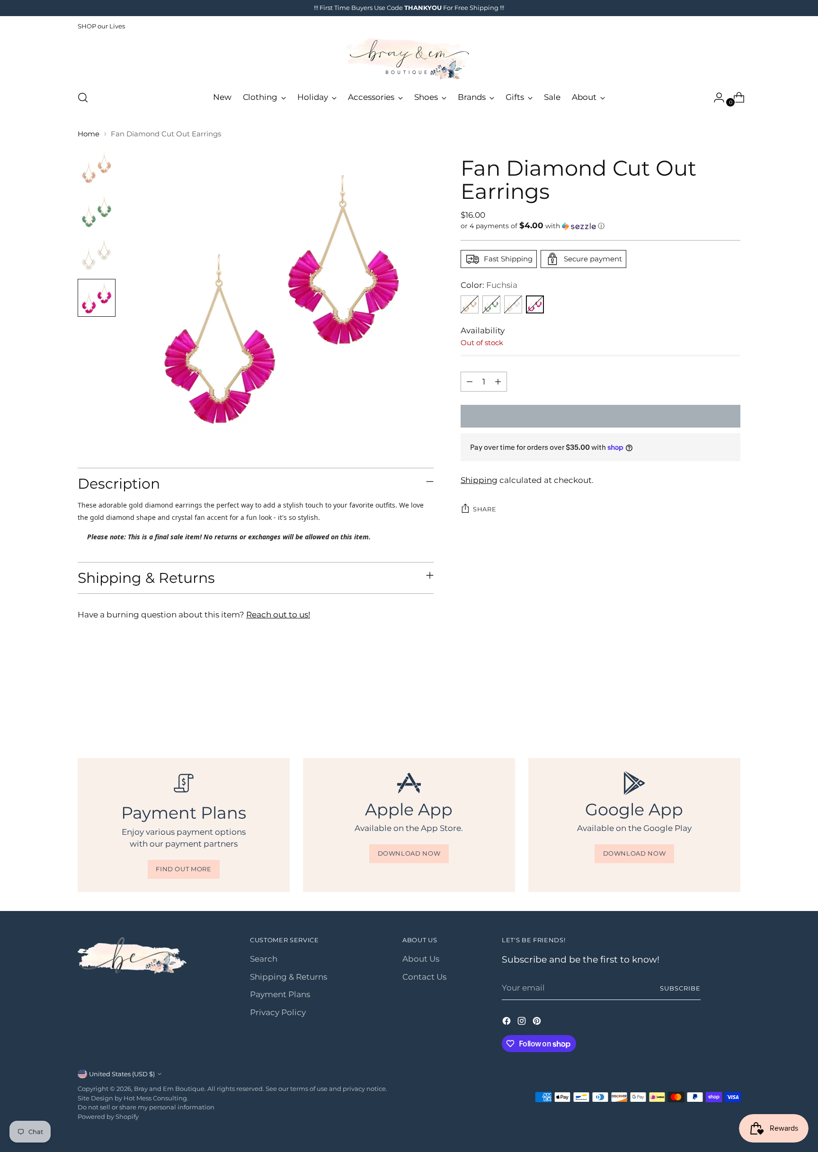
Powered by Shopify (108, 1116)
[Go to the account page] (715, 97)
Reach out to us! (278, 614)
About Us (420, 959)
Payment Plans (280, 994)
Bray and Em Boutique (169, 1088)
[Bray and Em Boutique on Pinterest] (537, 1022)
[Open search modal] (82, 97)
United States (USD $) (122, 1074)
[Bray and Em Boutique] (409, 59)
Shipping (479, 480)
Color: (489, 285)
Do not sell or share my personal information (146, 1107)
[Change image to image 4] (97, 297)
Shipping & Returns (288, 977)
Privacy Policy (278, 1012)
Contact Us (424, 977)
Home (88, 133)
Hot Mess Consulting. (156, 1098)
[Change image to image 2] (97, 211)
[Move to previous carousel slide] (710, 707)
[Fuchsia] (535, 304)
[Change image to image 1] (97, 168)
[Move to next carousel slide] (732, 706)
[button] (600, 226)
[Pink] (470, 304)
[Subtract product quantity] (469, 381)
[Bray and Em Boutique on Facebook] (507, 1022)
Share (484, 509)
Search (263, 959)
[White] (513, 304)
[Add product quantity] (498, 381)
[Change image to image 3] (97, 255)
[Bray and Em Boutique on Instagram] (522, 1022)
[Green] (491, 304)
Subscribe (680, 988)
